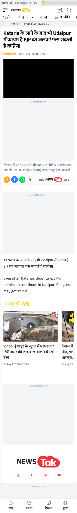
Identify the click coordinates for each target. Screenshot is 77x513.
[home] (38, 462)
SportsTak (21, 2)
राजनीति (64, 17)
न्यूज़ (46, 17)
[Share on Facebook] (14, 179)
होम (9, 17)
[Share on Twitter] (30, 179)
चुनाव (25, 17)
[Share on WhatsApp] (22, 179)
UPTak (33, 2)
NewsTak (7, 2)
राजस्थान (15, 24)
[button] (30, 326)
